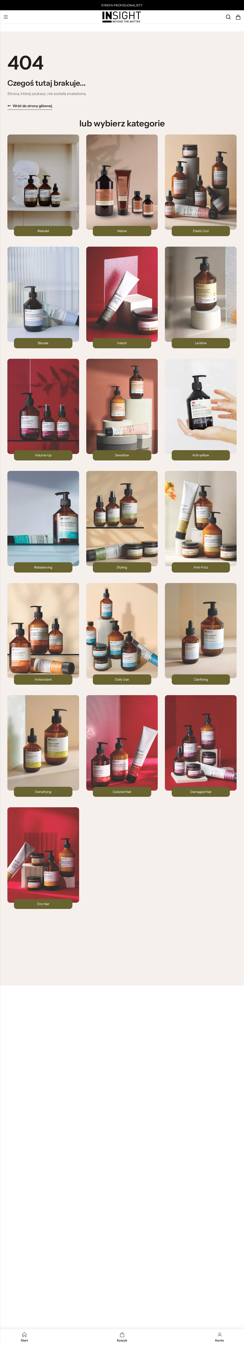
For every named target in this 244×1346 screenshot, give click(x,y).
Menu (6, 17)
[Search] (228, 17)
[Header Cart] (238, 17)
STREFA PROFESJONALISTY (122, 5)
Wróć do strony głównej (32, 106)
